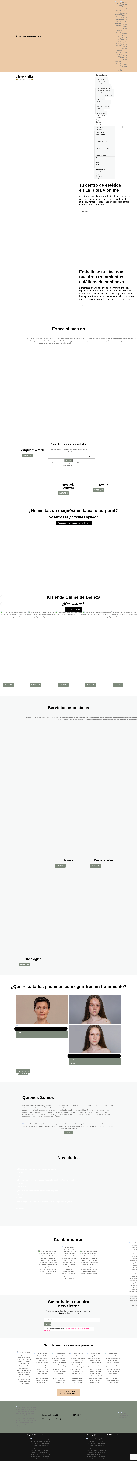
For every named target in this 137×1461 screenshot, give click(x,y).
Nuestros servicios (88, 306)
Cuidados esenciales (103, 86)
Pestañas (100, 97)
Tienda (98, 124)
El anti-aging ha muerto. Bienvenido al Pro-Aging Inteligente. (45, 1201)
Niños (99, 109)
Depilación (100, 99)
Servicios (99, 77)
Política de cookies (114, 1435)
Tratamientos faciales (103, 88)
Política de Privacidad (101, 1435)
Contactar (85, 211)
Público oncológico (103, 106)
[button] (24, 1126)
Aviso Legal (90, 1435)
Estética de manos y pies (104, 95)
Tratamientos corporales (104, 91)
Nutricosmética (101, 79)
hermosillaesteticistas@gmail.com (82, 1419)
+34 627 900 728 (76, 1415)
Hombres (100, 111)
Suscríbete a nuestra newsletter (29, 36)
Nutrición (100, 84)
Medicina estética (102, 82)
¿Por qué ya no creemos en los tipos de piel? (37, 1190)
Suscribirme (68, 460)
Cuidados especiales (103, 102)
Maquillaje (100, 93)
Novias (99, 104)
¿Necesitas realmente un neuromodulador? (37, 1169)
